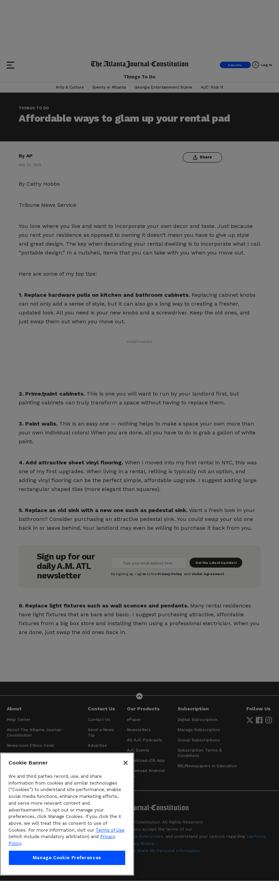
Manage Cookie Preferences (67, 857)
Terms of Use (110, 830)
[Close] (125, 762)
